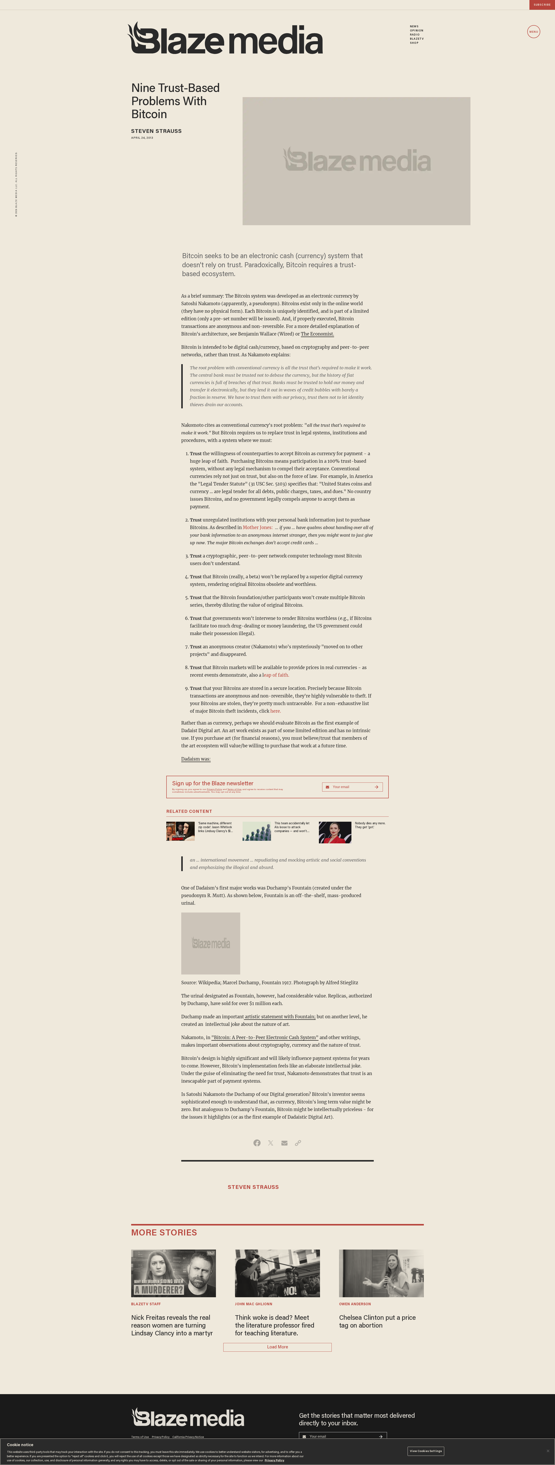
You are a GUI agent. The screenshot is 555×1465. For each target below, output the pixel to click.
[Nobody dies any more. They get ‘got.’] (335, 832)
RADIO (415, 34)
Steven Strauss (156, 131)
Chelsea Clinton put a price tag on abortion (377, 1322)
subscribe (542, 4)
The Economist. (317, 334)
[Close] (548, 1451)
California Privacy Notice (188, 1437)
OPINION (416, 30)
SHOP (414, 43)
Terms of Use (234, 790)
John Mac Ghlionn (253, 1304)
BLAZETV (417, 38)
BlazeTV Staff (146, 1304)
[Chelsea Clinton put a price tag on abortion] (381, 1273)
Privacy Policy (214, 790)
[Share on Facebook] (257, 1142)
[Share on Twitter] (270, 1142)
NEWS (414, 26)
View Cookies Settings (426, 1451)
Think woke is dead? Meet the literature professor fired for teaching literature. (274, 1326)
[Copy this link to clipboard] (298, 1142)
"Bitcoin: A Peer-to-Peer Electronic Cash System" (264, 1037)
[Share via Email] (284, 1142)
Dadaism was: (196, 759)
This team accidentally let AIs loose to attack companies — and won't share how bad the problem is (293, 827)
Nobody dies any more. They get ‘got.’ (370, 825)
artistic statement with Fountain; (280, 1016)
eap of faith (276, 675)
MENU (533, 32)
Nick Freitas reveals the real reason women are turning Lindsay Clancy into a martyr (172, 1326)
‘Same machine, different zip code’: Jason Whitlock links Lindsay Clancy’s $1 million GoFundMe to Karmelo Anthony (215, 827)
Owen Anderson (355, 1304)
